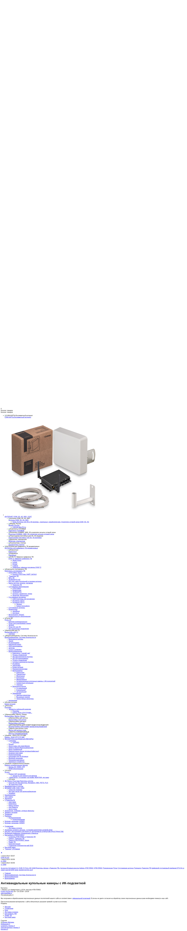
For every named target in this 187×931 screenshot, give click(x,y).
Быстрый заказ (10, 13)
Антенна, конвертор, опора (22, 594)
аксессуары (13, 809)
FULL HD (28, 868)
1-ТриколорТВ (10, 800)
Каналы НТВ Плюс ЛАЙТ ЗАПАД (24, 574)
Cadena (15, 565)
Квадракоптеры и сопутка (14, 786)
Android (13, 868)
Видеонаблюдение (15, 651)
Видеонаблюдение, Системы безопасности (20, 637)
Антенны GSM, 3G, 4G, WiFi (19, 520)
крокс (17, 870)
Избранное (5, 924)
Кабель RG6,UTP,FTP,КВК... (22, 713)
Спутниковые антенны (17, 608)
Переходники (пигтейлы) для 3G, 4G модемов (25, 537)
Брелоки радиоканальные (18, 622)
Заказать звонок (6, 28)
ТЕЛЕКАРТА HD (14, 580)
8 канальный (21, 690)
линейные (16, 611)
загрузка (12, 648)
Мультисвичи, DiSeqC (16, 615)
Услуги (7, 772)
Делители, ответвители (17, 541)
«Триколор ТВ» (54, 868)
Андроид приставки (16, 753)
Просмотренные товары (10, 927)
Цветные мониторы (23, 695)
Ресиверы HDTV (18, 602)
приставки (12, 802)
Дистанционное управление (19, 629)
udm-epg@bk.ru (6, 30)
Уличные (19, 685)
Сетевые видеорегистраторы (23, 662)
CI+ (17, 868)
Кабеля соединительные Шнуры (16, 765)
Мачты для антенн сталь (17, 730)
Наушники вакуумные (16, 760)
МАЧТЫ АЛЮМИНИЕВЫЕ (18, 734)
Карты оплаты (14, 805)
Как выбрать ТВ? (11, 9)
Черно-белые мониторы (25, 699)
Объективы (16, 665)
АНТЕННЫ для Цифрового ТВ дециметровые (21, 548)
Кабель (82, 868)
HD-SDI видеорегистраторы (22, 657)
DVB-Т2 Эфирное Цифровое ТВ (20, 558)
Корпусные (20, 672)
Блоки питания (17, 667)
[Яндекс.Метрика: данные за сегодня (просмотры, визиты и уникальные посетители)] (7, 922)
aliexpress (8, 798)
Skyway (19, 604)
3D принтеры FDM (15, 784)
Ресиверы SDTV (18, 601)
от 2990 (3, 861)
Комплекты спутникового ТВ (15, 571)
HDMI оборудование (16, 769)
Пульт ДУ (8, 620)
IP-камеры (16, 664)
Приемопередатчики (19, 669)
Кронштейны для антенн (17, 720)
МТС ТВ (11, 578)
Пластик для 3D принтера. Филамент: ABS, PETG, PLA (28, 783)
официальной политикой (81, 898)
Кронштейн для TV (11, 632)
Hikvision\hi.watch (15, 644)
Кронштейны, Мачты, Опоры (15, 716)
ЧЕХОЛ (11, 625)
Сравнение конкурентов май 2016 (21, 845)
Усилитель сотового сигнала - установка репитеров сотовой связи (28, 830)
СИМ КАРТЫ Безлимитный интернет (18, 417)
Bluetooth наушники (16, 758)
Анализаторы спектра (16, 544)
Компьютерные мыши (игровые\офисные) (24, 751)
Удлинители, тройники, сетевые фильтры (19, 811)
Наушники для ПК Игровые (18, 756)
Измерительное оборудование (20, 616)
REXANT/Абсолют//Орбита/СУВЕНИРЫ (19, 739)
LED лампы (9, 797)
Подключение (108, 868)
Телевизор (8, 814)
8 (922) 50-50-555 (7, 27)
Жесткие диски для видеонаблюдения (22, 791)
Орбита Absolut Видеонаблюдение (21, 748)
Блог (6, 6)
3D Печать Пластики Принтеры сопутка (19, 781)
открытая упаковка (15, 790)
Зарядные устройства (16, 762)
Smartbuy (12, 793)
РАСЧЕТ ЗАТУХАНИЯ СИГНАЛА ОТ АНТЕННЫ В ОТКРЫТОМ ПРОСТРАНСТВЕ (34, 831)
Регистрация (9, 18)
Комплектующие (14, 844)
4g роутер (4, 868)
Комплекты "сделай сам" (21, 653)
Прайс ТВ (8, 11)
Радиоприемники (15, 755)
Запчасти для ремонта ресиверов (24, 776)
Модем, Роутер (14, 525)
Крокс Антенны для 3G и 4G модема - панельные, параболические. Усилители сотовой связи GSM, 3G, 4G (50, 522)
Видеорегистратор (19, 686)
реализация (13, 700)
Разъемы (8, 707)
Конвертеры (13, 609)
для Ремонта (13, 807)
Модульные (20, 676)
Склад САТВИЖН (15, 650)
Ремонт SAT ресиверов (17, 774)
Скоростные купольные (24, 683)
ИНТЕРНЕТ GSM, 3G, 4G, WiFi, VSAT (18, 516)
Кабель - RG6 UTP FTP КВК (14, 737)
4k (9, 868)
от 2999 (3, 864)
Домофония (16, 693)
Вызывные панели (23, 697)
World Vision (16, 560)
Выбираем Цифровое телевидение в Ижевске (21, 833)
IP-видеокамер (14, 643)
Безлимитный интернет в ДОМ (20, 25)
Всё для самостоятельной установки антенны (25, 581)
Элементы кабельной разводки (20, 709)
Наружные (12, 555)
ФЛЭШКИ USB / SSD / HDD (14, 788)
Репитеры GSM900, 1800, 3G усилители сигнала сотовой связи (31, 534)
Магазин (8, 2)
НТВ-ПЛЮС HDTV (15, 572)
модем (21, 870)
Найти (21, 23)
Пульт (115, 868)
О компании (9, 4)
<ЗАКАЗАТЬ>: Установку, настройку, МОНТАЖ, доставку (29, 777)
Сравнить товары (8, 926)
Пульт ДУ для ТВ (15, 627)
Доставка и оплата (11, 7)
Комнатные (13, 551)
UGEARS (15, 742)
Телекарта (137, 868)
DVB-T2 (22, 868)
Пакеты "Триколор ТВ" (17, 838)
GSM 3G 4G (5, 857)
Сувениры (12, 741)
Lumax (14, 562)
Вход (6, 16)
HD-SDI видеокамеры (20, 658)
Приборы (8, 816)
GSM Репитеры (37, 868)
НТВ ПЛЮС (89, 868)
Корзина (4, 929)
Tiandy (11, 641)
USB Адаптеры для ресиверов (23, 599)
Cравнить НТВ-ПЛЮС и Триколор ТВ (22, 837)
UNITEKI (12, 634)
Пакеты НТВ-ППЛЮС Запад (19, 840)
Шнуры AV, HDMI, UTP (17, 767)
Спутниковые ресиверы (17, 597)
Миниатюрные (21, 679)
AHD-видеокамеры (15, 646)
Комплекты (13, 804)
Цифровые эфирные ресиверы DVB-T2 (26, 567)
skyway (46, 868)
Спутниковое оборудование (19, 587)
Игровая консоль (73, 868)
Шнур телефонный (15, 749)
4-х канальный (21, 688)
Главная (8, 873)
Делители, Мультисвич (20, 595)
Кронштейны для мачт (17, 723)
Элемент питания (11, 812)
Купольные (20, 678)
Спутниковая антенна (126, 868)
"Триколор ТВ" (14, 576)
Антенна (63, 868)
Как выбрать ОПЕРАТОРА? (14, 835)
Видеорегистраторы (16, 639)
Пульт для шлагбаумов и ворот (20, 623)
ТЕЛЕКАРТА (17, 592)
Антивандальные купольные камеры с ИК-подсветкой (35, 681)
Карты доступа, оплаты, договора (21, 583)
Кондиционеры (10, 795)
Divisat (14, 564)
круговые (15, 613)
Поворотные (21, 674)
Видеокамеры (17, 671)
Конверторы (16, 590)
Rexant (11, 744)
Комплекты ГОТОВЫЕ (16, 530)
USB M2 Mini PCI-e (19, 527)
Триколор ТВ (17, 585)
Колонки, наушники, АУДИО (15, 821)
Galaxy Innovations (23, 606)
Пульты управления (19, 655)
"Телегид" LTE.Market (12, 849)
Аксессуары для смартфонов (19, 746)
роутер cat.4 (28, 870)
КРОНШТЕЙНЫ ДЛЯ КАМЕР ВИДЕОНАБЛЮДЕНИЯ (28, 727)
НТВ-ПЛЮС (16, 588)
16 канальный (21, 692)
